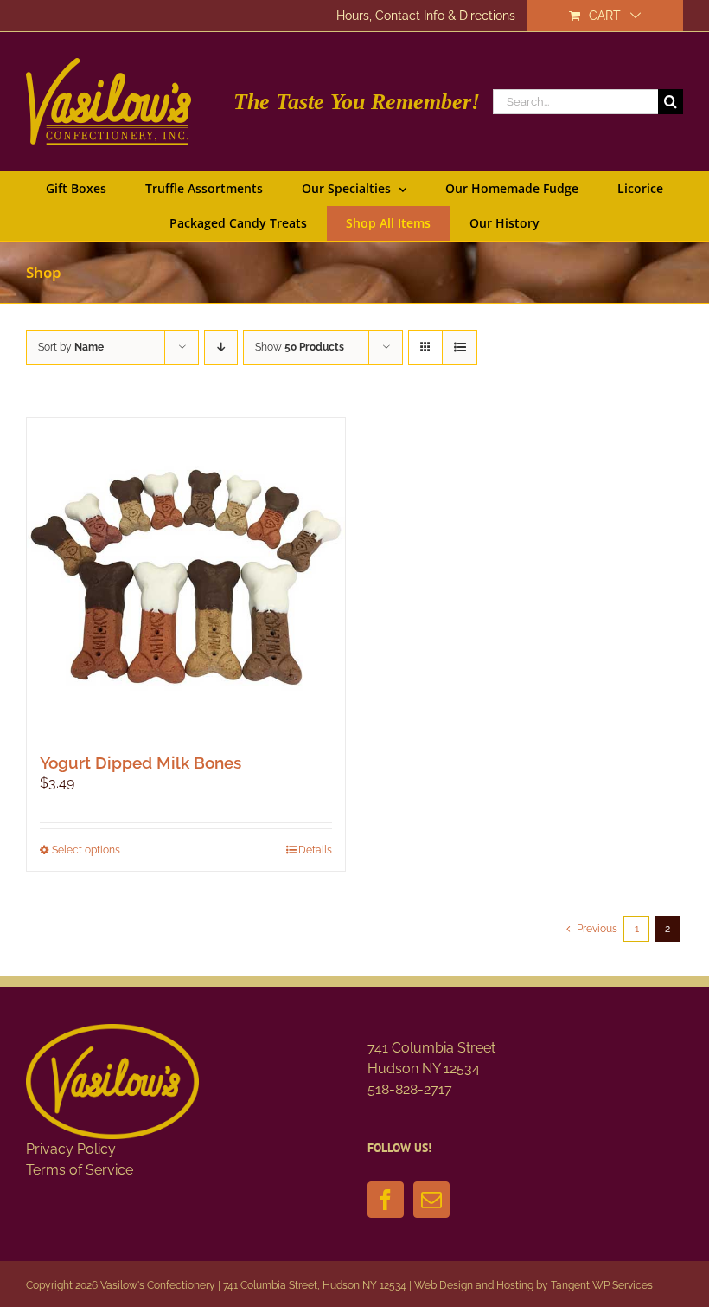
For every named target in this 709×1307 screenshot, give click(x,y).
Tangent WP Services (602, 1285)
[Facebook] (385, 1199)
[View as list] (459, 347)
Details (315, 850)
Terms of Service (79, 1170)
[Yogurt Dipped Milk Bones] (186, 577)
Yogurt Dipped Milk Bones (140, 762)
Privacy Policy (71, 1149)
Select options (86, 850)
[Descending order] (221, 347)
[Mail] (431, 1199)
